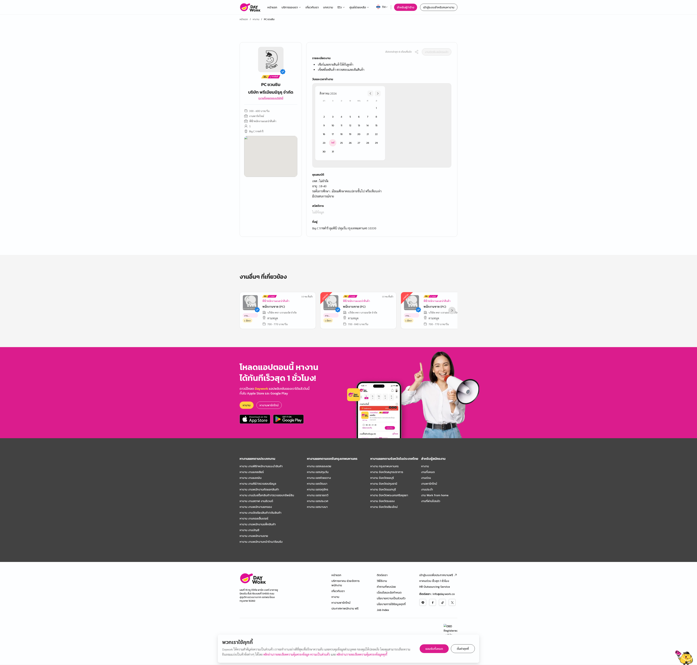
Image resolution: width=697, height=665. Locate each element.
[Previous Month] (370, 93)
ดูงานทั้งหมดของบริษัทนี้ (270, 98)
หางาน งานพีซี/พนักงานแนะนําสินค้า (261, 466)
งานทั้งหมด (428, 472)
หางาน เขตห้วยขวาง (319, 478)
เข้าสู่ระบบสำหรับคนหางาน (438, 7)
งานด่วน (426, 478)
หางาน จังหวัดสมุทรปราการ (386, 472)
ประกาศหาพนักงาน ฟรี (344, 608)
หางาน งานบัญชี (249, 530)
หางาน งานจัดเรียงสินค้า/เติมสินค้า (260, 512)
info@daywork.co (444, 594)
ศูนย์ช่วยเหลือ (357, 7)
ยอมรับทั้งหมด (434, 648)
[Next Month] (378, 93)
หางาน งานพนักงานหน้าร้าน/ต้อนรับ (261, 541)
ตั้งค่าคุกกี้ (463, 648)
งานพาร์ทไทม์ (429, 483)
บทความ (328, 7)
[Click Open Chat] (684, 657)
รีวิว (339, 7)
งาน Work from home (435, 495)
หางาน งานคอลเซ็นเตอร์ (254, 518)
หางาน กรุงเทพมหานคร (384, 466)
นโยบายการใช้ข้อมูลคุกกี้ (391, 604)
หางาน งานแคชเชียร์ (252, 472)
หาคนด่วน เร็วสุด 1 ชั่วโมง (434, 581)
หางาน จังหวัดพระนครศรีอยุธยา (389, 495)
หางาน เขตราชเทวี (317, 495)
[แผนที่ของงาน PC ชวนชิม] (270, 156)
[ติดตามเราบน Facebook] (432, 602)
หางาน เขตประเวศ (317, 501)
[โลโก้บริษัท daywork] (253, 578)
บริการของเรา (290, 7)
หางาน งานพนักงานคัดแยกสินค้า (259, 489)
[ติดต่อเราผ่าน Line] (422, 602)
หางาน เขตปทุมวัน (318, 472)
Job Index (383, 610)
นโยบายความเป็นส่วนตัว (391, 598)
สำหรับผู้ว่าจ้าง (405, 7)
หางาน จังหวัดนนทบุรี (383, 489)
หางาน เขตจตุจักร (317, 489)
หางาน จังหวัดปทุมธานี (383, 483)
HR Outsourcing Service (434, 586)
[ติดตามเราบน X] (452, 602)
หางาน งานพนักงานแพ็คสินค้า (258, 524)
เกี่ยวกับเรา (312, 7)
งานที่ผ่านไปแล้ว (430, 501)
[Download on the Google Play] (288, 419)
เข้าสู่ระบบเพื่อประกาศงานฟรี (436, 575)
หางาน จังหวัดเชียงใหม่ (384, 507)
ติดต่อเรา (382, 575)
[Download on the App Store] (255, 419)
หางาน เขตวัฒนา (317, 483)
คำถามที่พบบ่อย (386, 586)
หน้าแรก (272, 7)
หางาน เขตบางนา (317, 507)
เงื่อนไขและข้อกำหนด (389, 592)
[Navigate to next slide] (452, 310)
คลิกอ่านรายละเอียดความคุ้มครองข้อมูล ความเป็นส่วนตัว (297, 654)
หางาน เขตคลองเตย (319, 466)
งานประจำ (427, 489)
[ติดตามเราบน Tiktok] (442, 602)
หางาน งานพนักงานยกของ (256, 507)
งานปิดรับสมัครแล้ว (436, 52)
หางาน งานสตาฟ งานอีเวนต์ (256, 501)
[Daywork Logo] (250, 7)
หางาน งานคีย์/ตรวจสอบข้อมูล (258, 483)
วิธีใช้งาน (382, 581)
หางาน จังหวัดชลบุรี (382, 478)
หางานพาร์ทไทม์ (269, 405)
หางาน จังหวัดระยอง (382, 501)
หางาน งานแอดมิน (251, 478)
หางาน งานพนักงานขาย (254, 536)
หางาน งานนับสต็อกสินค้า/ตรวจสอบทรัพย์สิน (267, 495)
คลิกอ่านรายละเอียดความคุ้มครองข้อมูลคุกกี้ (362, 654)
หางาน (256, 19)
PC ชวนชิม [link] (269, 19)
